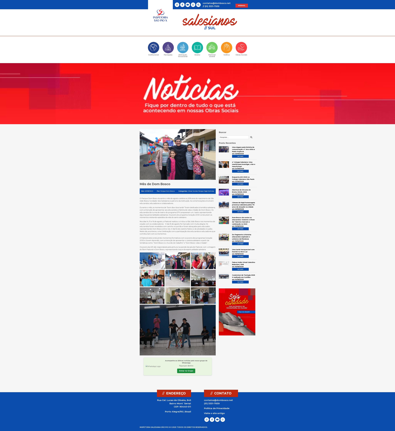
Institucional (153, 55)
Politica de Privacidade (216, 408)
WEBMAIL (241, 5)
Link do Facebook (182, 4)
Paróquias (168, 55)
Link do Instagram (177, 4)
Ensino (197, 55)
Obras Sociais (241, 55)
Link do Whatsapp (193, 4)
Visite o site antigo (214, 413)
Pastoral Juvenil (212, 55)
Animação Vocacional (182, 55)
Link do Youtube (187, 4)
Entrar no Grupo (186, 371)
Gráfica (227, 55)
